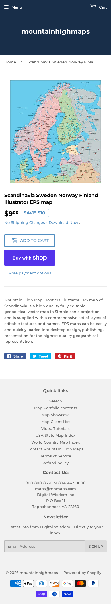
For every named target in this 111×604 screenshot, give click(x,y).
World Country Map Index (55, 442)
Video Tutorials (55, 428)
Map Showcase (55, 414)
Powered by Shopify (82, 572)
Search (55, 401)
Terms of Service (55, 456)
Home (10, 62)
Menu (16, 7)
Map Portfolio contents (55, 408)
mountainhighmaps (56, 31)
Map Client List (55, 421)
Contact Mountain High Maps (55, 449)
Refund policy (55, 463)
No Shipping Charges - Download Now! (41, 222)
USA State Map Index (55, 435)
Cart (102, 7)
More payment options (29, 273)
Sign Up (96, 546)
